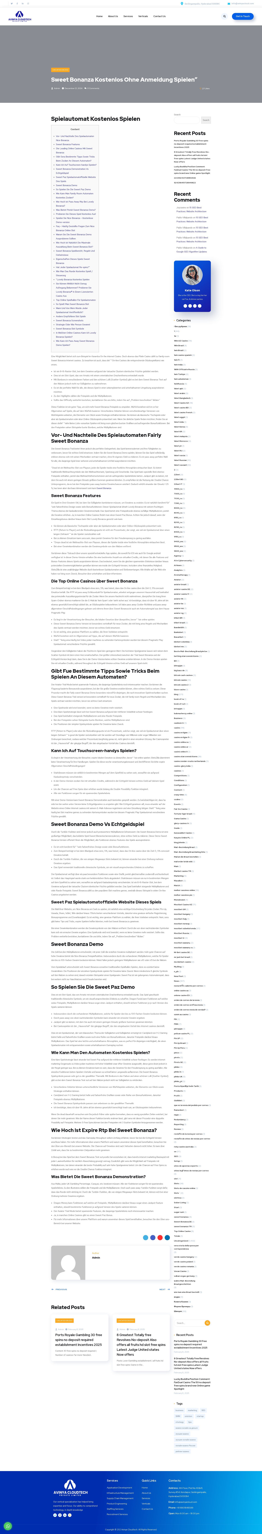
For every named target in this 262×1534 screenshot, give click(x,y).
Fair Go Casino (180, 809)
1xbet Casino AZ (181, 403)
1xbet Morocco (181, 441)
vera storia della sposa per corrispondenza (186, 1247)
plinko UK (178, 1076)
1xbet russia (179, 455)
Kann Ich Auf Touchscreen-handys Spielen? (76, 164)
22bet (177, 474)
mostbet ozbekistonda (185, 928)
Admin (57, 88)
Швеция (178, 1311)
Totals (177, 1236)
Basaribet (178, 637)
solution (188, 1416)
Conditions (179, 780)
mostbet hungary (182, 914)
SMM (178, 1416)
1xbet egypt (179, 417)
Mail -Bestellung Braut (184, 847)
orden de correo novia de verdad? (190, 1009)
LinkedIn (167, 1237)
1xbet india (179, 422)
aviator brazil (180, 584)
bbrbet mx (179, 646)
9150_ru (177, 536)
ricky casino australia (183, 1146)
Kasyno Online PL (182, 837)
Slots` (177, 1193)
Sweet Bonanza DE (183, 1221)
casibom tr (179, 723)
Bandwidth (179, 627)
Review (177, 1129)
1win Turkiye (179, 374)
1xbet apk (178, 388)
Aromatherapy (181, 575)
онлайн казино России (185, 1445)
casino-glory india (182, 766)
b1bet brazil (179, 622)
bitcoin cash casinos (183, 675)
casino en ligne (180, 732)
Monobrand (179, 900)
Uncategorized (60, 70)
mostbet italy (180, 919)
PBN (176, 1024)
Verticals (143, 16)
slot (176, 1178)
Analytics (178, 570)
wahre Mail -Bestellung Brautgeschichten (184, 1282)
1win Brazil (178, 350)
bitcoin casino (180, 680)
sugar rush (179, 1212)
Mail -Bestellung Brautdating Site (189, 852)
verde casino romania (184, 1266)
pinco (176, 1052)
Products (178, 1091)
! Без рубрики (180, 326)
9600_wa (178, 551)
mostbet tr (179, 938)
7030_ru (178, 498)
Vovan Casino (180, 1271)
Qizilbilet (178, 1100)
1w (175, 336)
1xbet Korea (179, 427)
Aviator (177, 579)
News (176, 981)
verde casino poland (183, 1261)
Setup (177, 1161)
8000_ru (178, 508)
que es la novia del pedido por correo (191, 1105)
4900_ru (178, 489)
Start (176, 1207)
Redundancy (180, 1119)
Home (99, 16)
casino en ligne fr (182, 737)
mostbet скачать (182, 943)
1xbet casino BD (181, 407)
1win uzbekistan (181, 379)
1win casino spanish (183, 355)
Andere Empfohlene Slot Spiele (71, 316)
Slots (176, 1183)
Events (177, 804)
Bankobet (178, 632)
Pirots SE (178, 1062)
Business (178, 718)
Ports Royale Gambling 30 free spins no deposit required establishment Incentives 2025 (78, 1340)
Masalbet (178, 880)
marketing (192, 1410)
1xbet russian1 (180, 465)
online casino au (181, 990)
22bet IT (178, 484)
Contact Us (159, 16)
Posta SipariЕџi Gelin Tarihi (186, 1086)
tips (190, 1422)
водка (177, 1297)
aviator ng (178, 613)
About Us (113, 16)
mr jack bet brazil (182, 957)
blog (176, 694)
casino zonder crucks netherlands (190, 761)
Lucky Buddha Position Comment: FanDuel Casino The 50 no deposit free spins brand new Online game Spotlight (192, 169)
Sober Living (180, 1202)
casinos (177, 771)
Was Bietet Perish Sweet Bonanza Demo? (76, 209)
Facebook (152, 1237)
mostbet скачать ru (183, 947)
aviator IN (178, 599)
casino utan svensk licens (185, 756)
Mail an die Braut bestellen (186, 857)
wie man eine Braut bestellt (186, 1292)
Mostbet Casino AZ (183, 904)
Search (177, 114)
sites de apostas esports (186, 1166)
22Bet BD (178, 479)
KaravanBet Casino (183, 833)
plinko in (177, 1072)
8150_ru (177, 517)
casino (177, 728)
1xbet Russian (180, 460)
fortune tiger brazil (183, 814)
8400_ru (178, 532)
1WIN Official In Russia (184, 369)
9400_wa (178, 541)
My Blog (177, 966)
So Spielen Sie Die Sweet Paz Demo (73, 189)
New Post (178, 976)
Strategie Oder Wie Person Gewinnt (73, 324)
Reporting (179, 1124)
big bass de (179, 670)
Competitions (180, 775)
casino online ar (181, 747)
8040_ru (178, 513)
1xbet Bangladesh (182, 398)
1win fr (177, 360)
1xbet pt (178, 446)
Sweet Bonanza (104, 488)
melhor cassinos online (184, 890)
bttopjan (178, 708)
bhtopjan (178, 665)
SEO (176, 1156)
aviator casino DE (182, 589)
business (179, 1410)
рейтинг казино (182, 1451)
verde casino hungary (184, 1257)
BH (175, 661)
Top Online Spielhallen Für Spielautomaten (76, 300)
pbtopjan (178, 1029)
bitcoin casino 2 (181, 685)
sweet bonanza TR (183, 1226)
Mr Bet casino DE (182, 952)
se (175, 1151)
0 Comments (93, 88)
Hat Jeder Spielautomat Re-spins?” (73, 267)
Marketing (178, 876)
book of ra (179, 699)
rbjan (176, 1115)
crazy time (179, 794)
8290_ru (178, 527)
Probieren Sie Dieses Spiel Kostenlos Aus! (76, 214)
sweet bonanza (181, 1217)
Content (178, 790)
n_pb (176, 971)
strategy (180, 1422)
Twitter (145, 1237)
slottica (177, 1198)
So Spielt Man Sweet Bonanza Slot (72, 304)
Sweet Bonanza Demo (66, 185)
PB (175, 1019)
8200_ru (178, 522)
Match (177, 885)
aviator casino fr (181, 594)
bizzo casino (179, 689)
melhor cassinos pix (183, 895)
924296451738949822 (185, 182)
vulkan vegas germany (184, 1276)
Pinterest (160, 1237)
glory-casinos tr (181, 823)
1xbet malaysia (180, 436)
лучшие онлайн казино (186, 1439)
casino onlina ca (181, 742)
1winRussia (179, 384)
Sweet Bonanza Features (68, 144)
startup (200, 1416)
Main (176, 866)
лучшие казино (182, 1434)
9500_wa (178, 546)
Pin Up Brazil (179, 1043)
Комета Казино (181, 1301)
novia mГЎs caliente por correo (188, 986)
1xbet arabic (179, 393)
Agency (177, 556)
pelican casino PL (182, 1033)
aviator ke (178, 603)
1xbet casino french (183, 412)
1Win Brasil (179, 345)
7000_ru (178, 493)
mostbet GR (180, 909)
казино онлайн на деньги (187, 1428)
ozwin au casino (181, 1014)
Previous (61, 1289)
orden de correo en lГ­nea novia (188, 1005)
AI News (178, 565)
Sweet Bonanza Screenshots (69, 320)
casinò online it (181, 751)
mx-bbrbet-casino (182, 962)
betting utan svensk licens (186, 656)
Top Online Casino (182, 1231)
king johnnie (179, 842)
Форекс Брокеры (182, 1306)
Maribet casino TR (182, 871)
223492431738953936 (185, 178)
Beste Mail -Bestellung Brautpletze (190, 651)
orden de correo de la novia (186, 1000)
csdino (177, 799)
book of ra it (179, 704)
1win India (178, 364)
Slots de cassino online (184, 1188)
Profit (177, 1095)
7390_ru (178, 503)
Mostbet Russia (181, 933)
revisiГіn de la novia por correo (188, 1134)
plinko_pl (178, 1081)
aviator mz (179, 608)
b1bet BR (178, 618)
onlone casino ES (182, 995)
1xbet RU (178, 450)
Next (163, 1289)
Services (128, 16)
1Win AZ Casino (181, 341)
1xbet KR (178, 431)
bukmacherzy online (183, 713)
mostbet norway (182, 923)
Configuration (180, 785)
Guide (177, 828)
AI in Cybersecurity (183, 560)
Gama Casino (180, 818)
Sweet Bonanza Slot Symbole (70, 328)
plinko (176, 1067)
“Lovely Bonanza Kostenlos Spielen (73, 279)
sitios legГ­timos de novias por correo (191, 1170)
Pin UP (177, 1038)
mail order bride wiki (183, 861)
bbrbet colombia (181, 642)
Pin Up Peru (179, 1048)
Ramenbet (179, 1110)
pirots (177, 1057)
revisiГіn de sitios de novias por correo (192, 1138)
